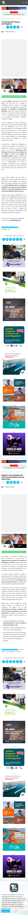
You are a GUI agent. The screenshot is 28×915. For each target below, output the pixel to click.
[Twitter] (11, 27)
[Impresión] (20, 239)
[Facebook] (7, 27)
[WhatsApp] (14, 27)
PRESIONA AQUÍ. (16, 220)
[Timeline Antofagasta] (2, 31)
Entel (9, 229)
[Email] (17, 239)
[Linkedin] (18, 27)
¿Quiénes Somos (5, 908)
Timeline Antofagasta (10, 31)
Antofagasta (4, 229)
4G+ (19, 227)
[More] (21, 27)
